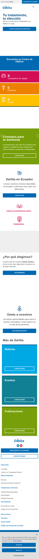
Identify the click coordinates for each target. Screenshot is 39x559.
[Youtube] (21, 445)
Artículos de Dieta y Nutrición (10, 483)
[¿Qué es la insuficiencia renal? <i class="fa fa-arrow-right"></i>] (19, 206)
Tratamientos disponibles (9, 492)
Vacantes (4, 518)
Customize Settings (19, 555)
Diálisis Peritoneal (7, 498)
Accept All (19, 545)
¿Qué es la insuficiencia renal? (19, 211)
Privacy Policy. (17, 541)
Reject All (19, 550)
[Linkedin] (18, 445)
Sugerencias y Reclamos (9, 509)
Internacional (5, 514)
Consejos (4, 469)
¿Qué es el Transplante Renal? (11, 472)
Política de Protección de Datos (12, 525)
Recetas (4, 480)
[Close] (37, 534)
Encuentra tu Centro (7, 506)
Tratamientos (18, 224)
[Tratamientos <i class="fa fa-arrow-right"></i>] (19, 219)
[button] (1, 135)
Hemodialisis (5, 495)
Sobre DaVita (5, 522)
